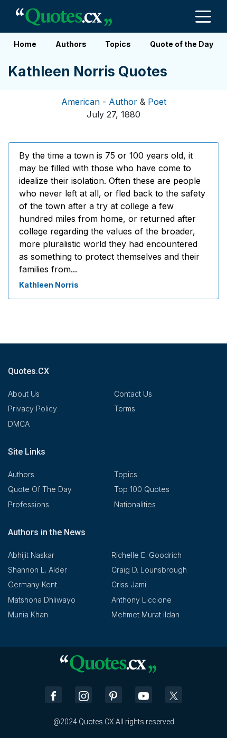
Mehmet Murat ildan (145, 614)
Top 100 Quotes (141, 489)
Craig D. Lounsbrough (149, 569)
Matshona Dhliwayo (41, 599)
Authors (71, 44)
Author (123, 101)
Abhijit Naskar (31, 554)
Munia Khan (28, 614)
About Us (24, 393)
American (80, 101)
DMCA (19, 423)
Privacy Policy (32, 408)
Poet (157, 101)
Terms (124, 408)
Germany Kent (32, 584)
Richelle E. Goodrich (146, 554)
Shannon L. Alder (37, 569)
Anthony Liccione (141, 599)
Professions (28, 504)
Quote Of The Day (40, 489)
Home (25, 44)
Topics (118, 44)
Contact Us (133, 393)
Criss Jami (128, 584)
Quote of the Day (181, 44)
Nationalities (135, 504)
